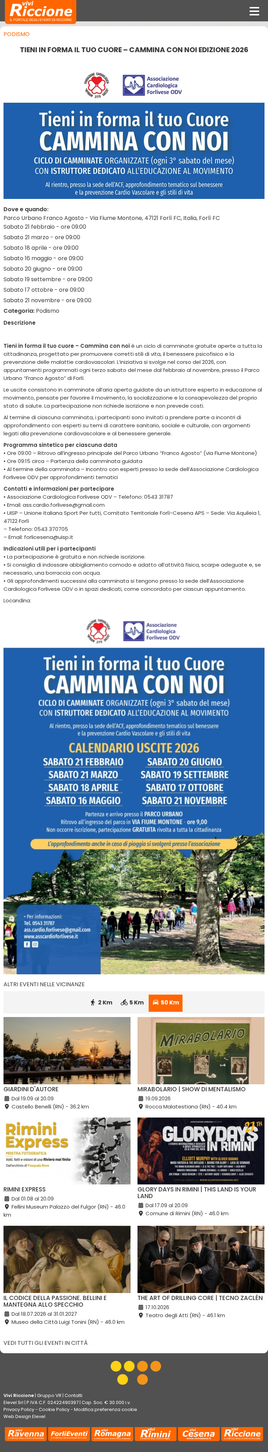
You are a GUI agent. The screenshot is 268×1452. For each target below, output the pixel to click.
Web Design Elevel (24, 1416)
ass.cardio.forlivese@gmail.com (64, 505)
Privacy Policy (18, 1409)
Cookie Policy (54, 1409)
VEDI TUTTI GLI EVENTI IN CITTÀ (45, 1343)
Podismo (16, 34)
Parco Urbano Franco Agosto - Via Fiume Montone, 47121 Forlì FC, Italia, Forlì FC (111, 218)
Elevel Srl (13, 1402)
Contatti (73, 1395)
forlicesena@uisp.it (48, 537)
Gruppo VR (49, 1395)
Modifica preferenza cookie (105, 1409)
